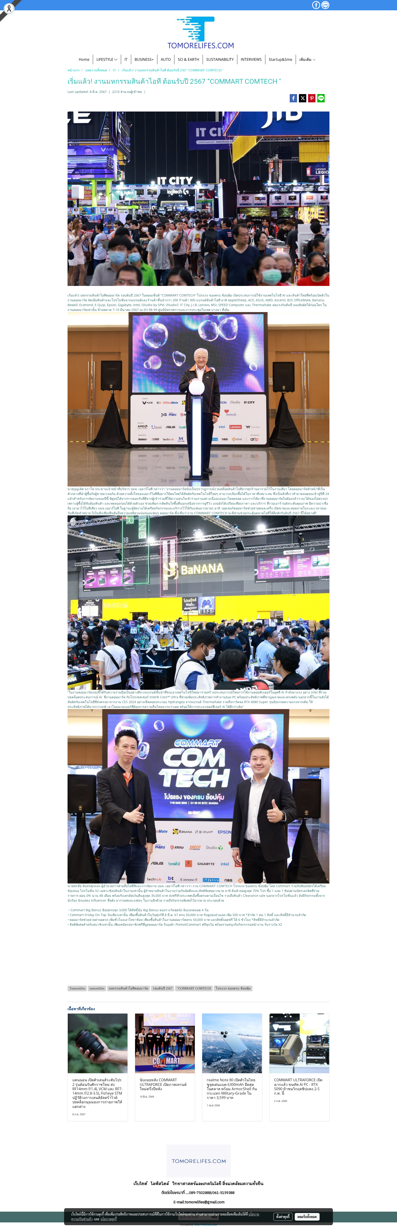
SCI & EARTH (188, 59)
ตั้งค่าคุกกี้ (282, 1217)
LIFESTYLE (105, 59)
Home (84, 59)
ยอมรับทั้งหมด (307, 1217)
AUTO (166, 59)
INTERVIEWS (251, 59)
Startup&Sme (280, 59)
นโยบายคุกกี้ (109, 1219)
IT (126, 59)
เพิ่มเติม (305, 59)
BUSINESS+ (144, 59)
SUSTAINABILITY (220, 59)
